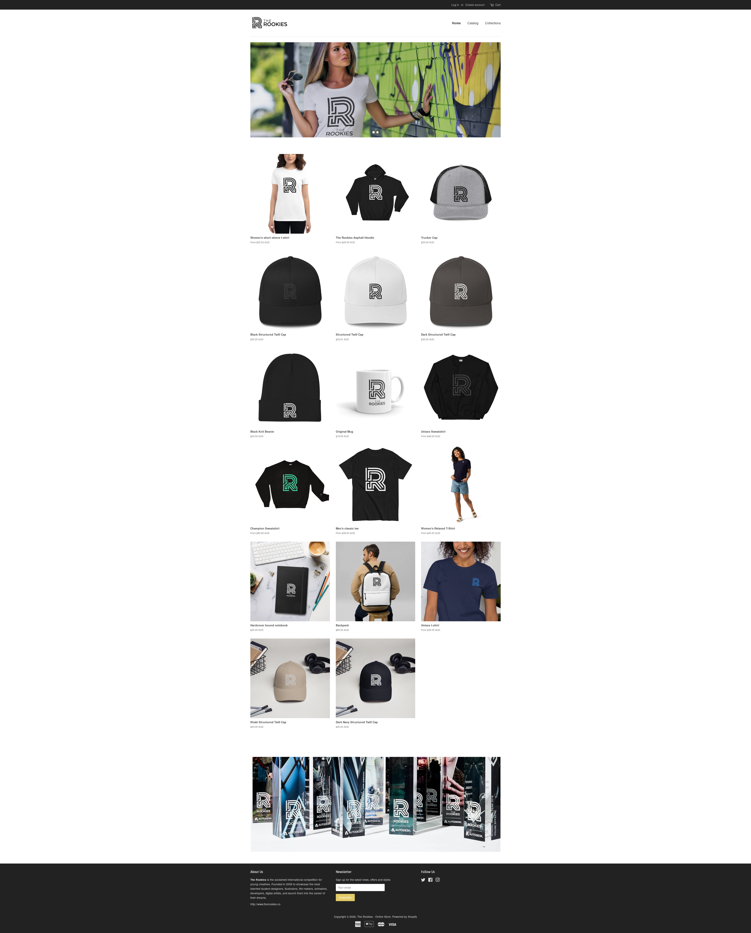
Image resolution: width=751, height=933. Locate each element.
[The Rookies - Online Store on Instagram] (437, 880)
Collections (493, 23)
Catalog (472, 23)
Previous (258, 89)
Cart (498, 5)
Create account (474, 5)
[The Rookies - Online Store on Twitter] (423, 880)
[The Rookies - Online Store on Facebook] (430, 880)
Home (456, 23)
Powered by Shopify (404, 917)
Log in (455, 5)
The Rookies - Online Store (374, 917)
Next (492, 89)
